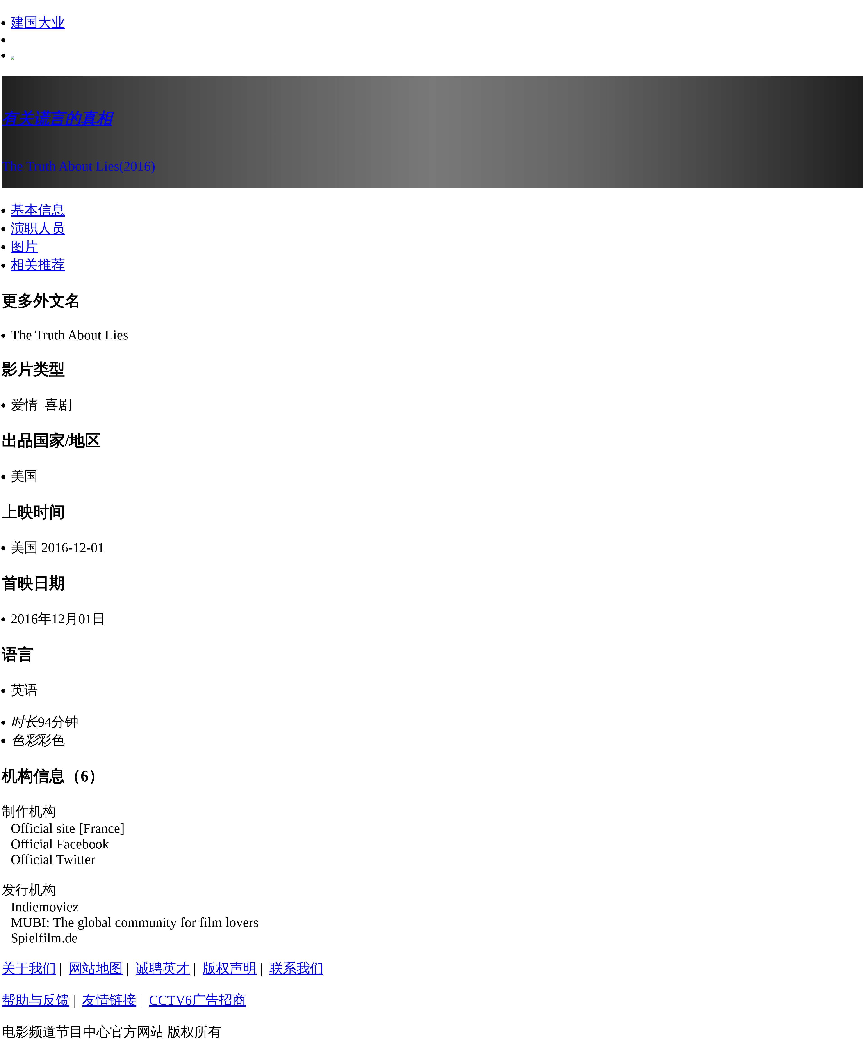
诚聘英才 (163, 968)
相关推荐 (38, 264)
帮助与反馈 (35, 1000)
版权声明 (230, 968)
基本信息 (38, 210)
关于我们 (29, 968)
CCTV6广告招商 (197, 1000)
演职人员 (38, 228)
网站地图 (96, 968)
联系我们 (296, 968)
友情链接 (109, 1000)
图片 (24, 246)
